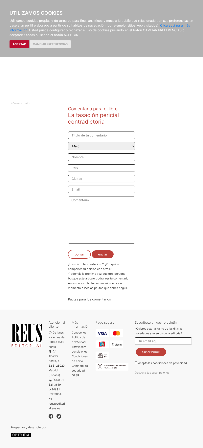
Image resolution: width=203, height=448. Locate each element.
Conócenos (79, 332)
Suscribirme (151, 352)
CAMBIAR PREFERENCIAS (50, 44)
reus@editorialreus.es (57, 406)
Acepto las (162, 363)
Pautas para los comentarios (89, 299)
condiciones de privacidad (170, 363)
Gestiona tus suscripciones (152, 372)
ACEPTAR (19, 44)
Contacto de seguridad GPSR (80, 370)
